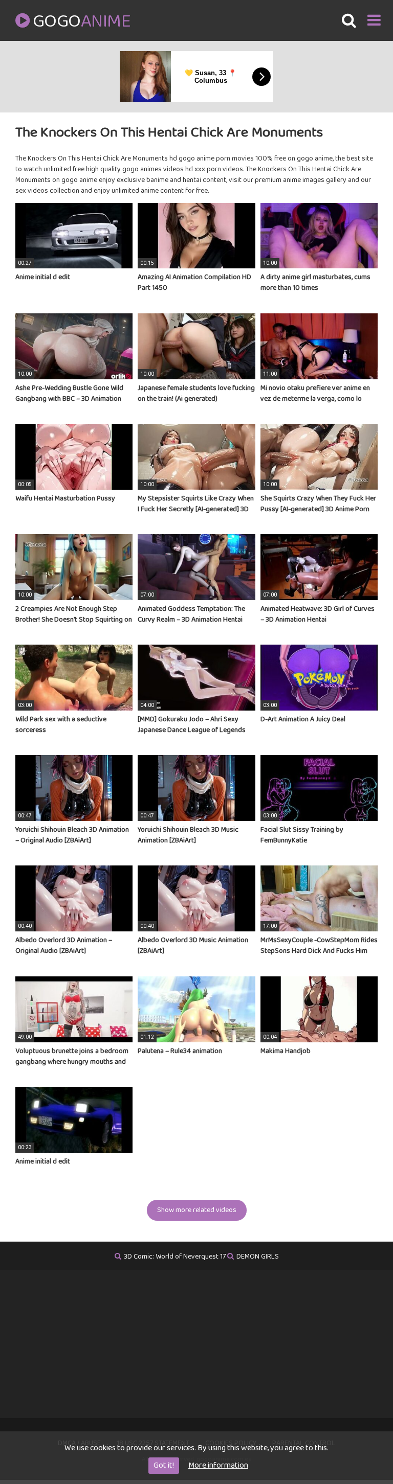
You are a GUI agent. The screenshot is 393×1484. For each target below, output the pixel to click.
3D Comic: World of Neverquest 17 (175, 1256)
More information (218, 1465)
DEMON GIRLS (257, 1256)
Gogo (81, 21)
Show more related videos (196, 1210)
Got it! (164, 1465)
